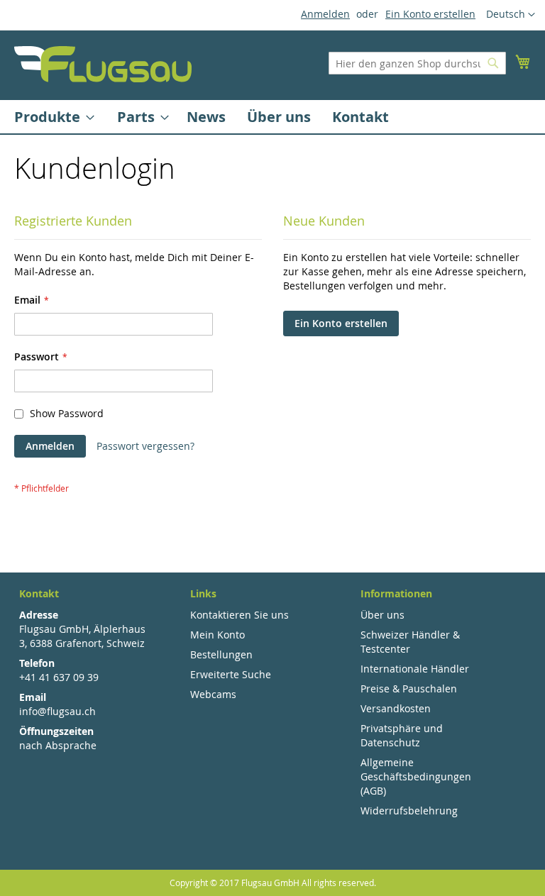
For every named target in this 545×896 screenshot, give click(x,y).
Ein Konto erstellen (430, 14)
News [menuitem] (206, 116)
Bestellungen (221, 654)
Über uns (382, 614)
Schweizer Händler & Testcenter (410, 642)
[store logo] (103, 64)
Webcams (213, 694)
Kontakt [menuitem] (360, 116)
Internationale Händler (414, 668)
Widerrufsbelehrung (409, 810)
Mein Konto (217, 634)
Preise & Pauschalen (408, 688)
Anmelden (325, 14)
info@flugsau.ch (57, 711)
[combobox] (417, 63)
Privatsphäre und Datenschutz (401, 735)
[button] (510, 15)
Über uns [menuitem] (279, 116)
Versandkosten (395, 708)
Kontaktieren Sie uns (239, 614)
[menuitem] (50, 116)
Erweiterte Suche (230, 674)
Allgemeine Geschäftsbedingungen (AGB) (415, 776)
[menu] (272, 116)
